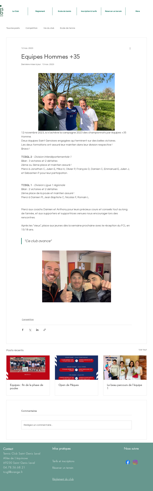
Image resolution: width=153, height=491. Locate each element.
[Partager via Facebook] (22, 329)
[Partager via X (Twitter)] (30, 329)
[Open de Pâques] (76, 367)
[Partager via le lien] (44, 329)
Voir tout (143, 350)
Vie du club (48, 28)
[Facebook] (128, 462)
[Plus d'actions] (130, 48)
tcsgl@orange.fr (13, 472)
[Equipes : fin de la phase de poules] (28, 367)
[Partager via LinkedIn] (37, 329)
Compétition (32, 28)
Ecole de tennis (67, 28)
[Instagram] (135, 462)
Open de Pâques (69, 385)
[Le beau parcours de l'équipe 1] (125, 367)
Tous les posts (13, 28)
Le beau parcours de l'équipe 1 (124, 386)
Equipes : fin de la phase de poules (26, 386)
